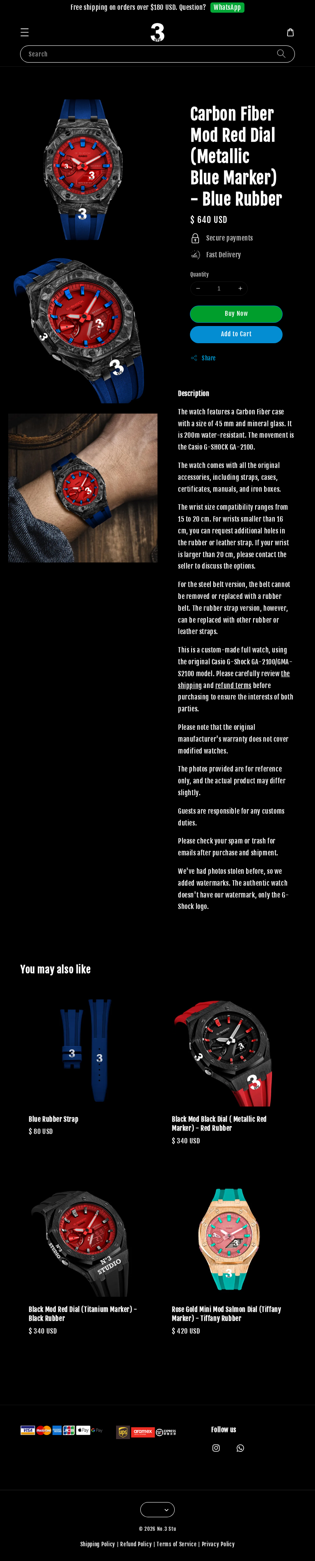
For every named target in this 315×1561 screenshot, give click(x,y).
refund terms (233, 686)
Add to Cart (236, 334)
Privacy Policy (218, 1544)
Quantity (199, 274)
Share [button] (209, 358)
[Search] (281, 54)
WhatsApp (227, 7)
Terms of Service (176, 1544)
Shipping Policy (98, 1544)
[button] (25, 32)
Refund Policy (136, 1544)
